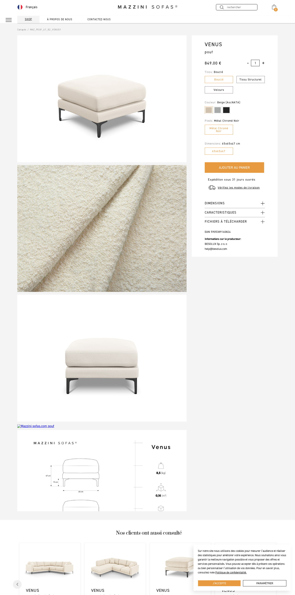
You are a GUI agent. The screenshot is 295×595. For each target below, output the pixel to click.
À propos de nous (59, 19)
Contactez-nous (99, 19)
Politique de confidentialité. (231, 572)
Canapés (21, 29)
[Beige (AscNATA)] (209, 110)
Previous (17, 584)
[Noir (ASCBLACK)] (226, 110)
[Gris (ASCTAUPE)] (218, 110)
